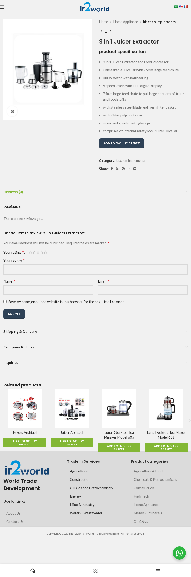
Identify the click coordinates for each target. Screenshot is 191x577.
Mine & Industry (82, 504)
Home (103, 22)
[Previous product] (101, 31)
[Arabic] (176, 6)
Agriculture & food (148, 471)
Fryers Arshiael (25, 432)
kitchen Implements (159, 22)
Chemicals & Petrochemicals (155, 479)
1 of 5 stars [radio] (30, 252)
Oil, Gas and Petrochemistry (91, 488)
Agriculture (79, 471)
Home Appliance (125, 22)
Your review (14, 260)
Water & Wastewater (86, 513)
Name (9, 281)
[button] (24, 442)
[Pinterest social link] (123, 169)
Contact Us (15, 521)
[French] (185, 6)
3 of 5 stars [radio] (38, 252)
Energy (75, 496)
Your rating (13, 252)
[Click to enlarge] (12, 111)
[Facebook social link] (111, 169)
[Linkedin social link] (129, 169)
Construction (80, 479)
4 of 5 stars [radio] (42, 252)
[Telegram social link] (135, 169)
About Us (13, 513)
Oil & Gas (141, 521)
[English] (181, 6)
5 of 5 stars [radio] (45, 252)
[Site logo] (94, 6)
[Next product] (110, 31)
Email (103, 281)
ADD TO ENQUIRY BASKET (122, 143)
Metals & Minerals (148, 513)
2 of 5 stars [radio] (34, 252)
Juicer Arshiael (72, 432)
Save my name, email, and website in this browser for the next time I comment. (67, 302)
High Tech (141, 496)
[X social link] (117, 169)
